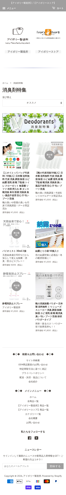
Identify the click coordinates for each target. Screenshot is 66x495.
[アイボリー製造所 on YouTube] (36, 438)
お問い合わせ (33, 422)
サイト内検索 (33, 360)
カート (60, 8)
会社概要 (33, 418)
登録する (55, 466)
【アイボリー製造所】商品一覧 (33, 405)
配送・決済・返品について (33, 377)
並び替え (6, 97)
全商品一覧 (33, 401)
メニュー (11, 8)
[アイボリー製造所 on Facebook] (29, 438)
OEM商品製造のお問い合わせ (33, 364)
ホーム (5, 83)
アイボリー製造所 (32, 475)
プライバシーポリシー (33, 373)
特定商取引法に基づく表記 (33, 368)
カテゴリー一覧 (33, 414)
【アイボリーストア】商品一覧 (33, 409)
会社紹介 (33, 381)
